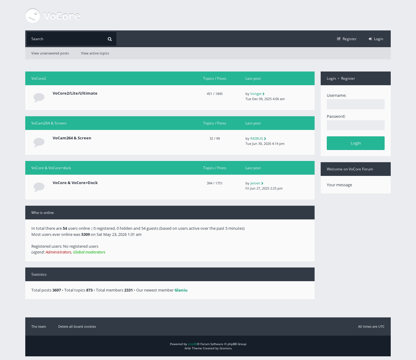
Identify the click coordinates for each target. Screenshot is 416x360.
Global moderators (89, 252)
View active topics (95, 53)
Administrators (58, 252)
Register (348, 78)
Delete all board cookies (77, 326)
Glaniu (181, 290)
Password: (336, 116)
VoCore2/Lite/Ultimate (75, 93)
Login (331, 78)
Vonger (256, 93)
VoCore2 (38, 78)
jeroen (255, 183)
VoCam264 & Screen (48, 123)
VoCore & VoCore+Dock (75, 183)
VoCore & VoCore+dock (51, 167)
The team (38, 326)
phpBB (192, 344)
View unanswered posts (50, 53)
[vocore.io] (52, 15)
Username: (336, 95)
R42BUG (256, 138)
